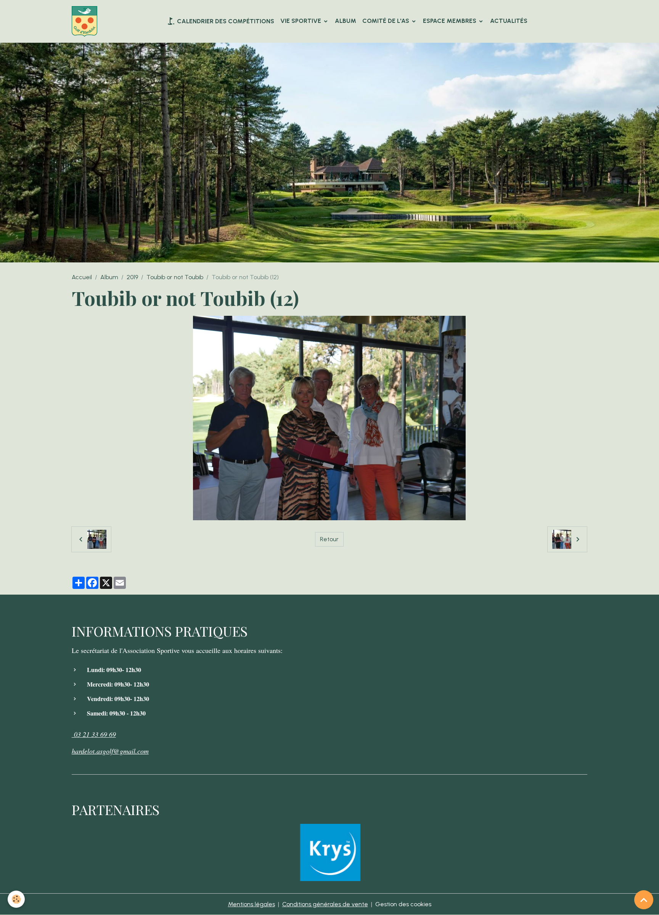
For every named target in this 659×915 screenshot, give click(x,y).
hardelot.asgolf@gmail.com (110, 751)
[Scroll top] (643, 899)
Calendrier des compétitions (224, 21)
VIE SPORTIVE (301, 20)
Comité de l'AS (386, 20)
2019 (132, 277)
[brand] (86, 21)
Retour (329, 539)
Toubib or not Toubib (174, 277)
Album (345, 20)
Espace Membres (450, 20)
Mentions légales (251, 904)
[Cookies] (16, 899)
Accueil (82, 277)
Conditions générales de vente (325, 904)
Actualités (508, 20)
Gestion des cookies (403, 904)
